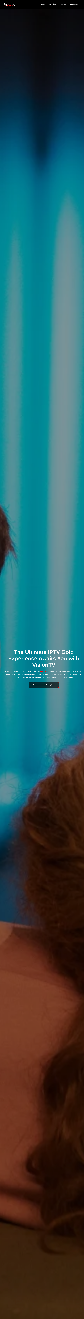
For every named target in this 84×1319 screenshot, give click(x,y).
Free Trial (63, 4)
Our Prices (52, 4)
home (43, 4)
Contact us (74, 4)
